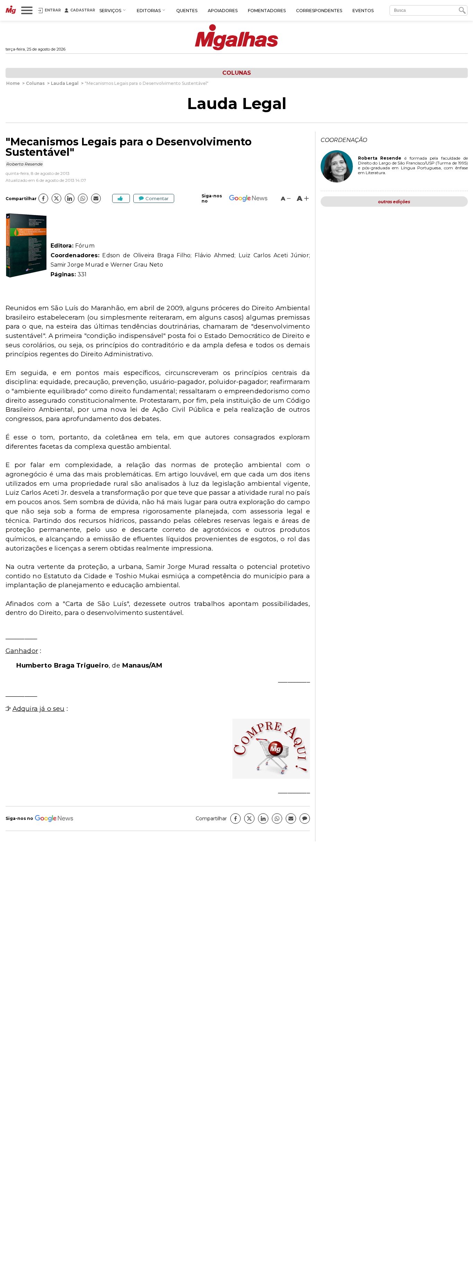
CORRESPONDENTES (319, 10)
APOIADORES (223, 10)
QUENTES (186, 10)
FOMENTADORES (267, 10)
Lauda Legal (236, 103)
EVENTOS (363, 10)
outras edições (394, 201)
